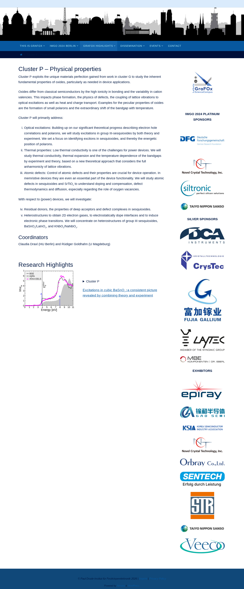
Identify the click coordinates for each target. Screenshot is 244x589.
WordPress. (134, 585)
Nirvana (121, 585)
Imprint (143, 578)
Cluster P (92, 281)
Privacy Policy (157, 578)
